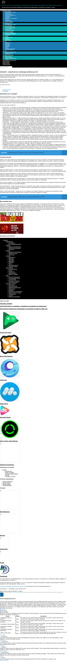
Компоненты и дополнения (11, 18)
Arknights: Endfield (6, 303)
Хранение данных (9, 49)
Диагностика (8, 16)
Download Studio (5, 417)
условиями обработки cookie (17, 592)
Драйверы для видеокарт (10, 51)
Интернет (5, 41)
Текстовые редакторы (10, 29)
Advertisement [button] (3, 651)
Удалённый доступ (13, 265)
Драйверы (7, 17)
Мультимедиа (5, 36)
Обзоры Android (6, 62)
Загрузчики (7, 44)
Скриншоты (7, 35)
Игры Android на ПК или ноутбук (9, 60)
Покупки (7, 59)
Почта (6, 47)
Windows (5, 240)
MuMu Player (4, 403)
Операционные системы (10, 12)
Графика (8, 245)
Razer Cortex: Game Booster (9, 441)
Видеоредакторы (8, 37)
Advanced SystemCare (7, 464)
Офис (7, 275)
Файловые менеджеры (10, 48)
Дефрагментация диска (10, 15)
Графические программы (8, 31)
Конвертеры (7, 39)
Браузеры (7, 43)
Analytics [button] (2, 645)
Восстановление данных (10, 24)
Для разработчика (6, 91)
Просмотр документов (10, 26)
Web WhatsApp (5, 511)
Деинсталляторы (8, 14)
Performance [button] (3, 640)
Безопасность (8, 56)
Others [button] (1, 656)
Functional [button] (2, 635)
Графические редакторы (10, 33)
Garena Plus (4, 549)
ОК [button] (62, 592)
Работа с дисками (9, 21)
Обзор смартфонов (7, 481)
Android (4, 470)
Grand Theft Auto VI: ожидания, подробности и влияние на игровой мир (23, 306)
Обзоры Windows (6, 61)
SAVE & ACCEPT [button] (4, 660)
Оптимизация (8, 20)
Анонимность (8, 42)
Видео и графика (9, 57)
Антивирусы (7, 23)
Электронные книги (9, 30)
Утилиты (7, 19)
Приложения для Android (8, 55)
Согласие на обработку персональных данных (12, 586)
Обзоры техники (6, 63)
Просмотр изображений (10, 34)
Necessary (4, 610)
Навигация (7, 45)
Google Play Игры (5, 332)
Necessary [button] (2, 609)
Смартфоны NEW (6, 64)
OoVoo (2, 562)
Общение (7, 46)
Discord (2, 535)
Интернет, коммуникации (10, 58)
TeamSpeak (3, 576)
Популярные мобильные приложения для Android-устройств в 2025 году (24, 309)
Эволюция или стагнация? (7, 89)
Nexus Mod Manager (6, 356)
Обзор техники (6, 482)
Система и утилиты (7, 10)
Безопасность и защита (8, 22)
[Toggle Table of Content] (1, 87)
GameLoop (3, 380)
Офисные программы (7, 25)
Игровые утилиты (9, 53)
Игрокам (4, 50)
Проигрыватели (8, 40)
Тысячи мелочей (5, 90)
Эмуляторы (7, 54)
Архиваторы (7, 13)
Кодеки (6, 38)
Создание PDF (8, 28)
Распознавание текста (10, 27)
